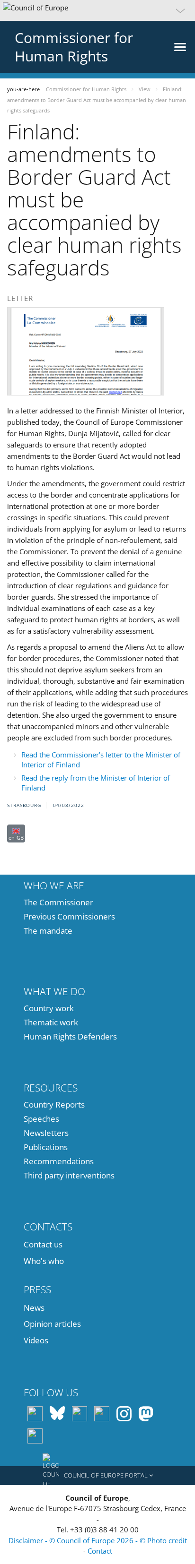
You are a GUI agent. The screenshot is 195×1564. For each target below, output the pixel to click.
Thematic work (51, 1022)
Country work (49, 1008)
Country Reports (54, 1104)
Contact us (43, 1244)
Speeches (41, 1118)
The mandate (48, 930)
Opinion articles (52, 1323)
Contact (100, 1550)
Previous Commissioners (69, 916)
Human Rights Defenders (70, 1036)
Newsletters (46, 1132)
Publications (46, 1147)
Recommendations (59, 1161)
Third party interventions (69, 1175)
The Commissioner (58, 902)
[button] (97, 10)
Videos (36, 1340)
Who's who (44, 1260)
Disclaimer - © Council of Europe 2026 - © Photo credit (98, 1540)
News (34, 1307)
